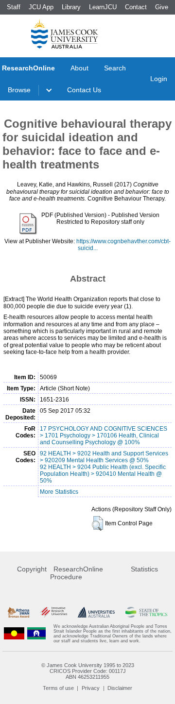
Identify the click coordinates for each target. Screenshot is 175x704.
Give (161, 7)
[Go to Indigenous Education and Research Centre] (14, 633)
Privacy (91, 688)
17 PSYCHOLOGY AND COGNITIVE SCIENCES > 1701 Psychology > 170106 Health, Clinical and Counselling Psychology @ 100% (103, 435)
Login (158, 79)
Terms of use (58, 688)
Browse (19, 90)
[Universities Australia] (96, 612)
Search (115, 68)
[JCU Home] (64, 33)
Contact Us (84, 90)
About (79, 68)
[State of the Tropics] (146, 612)
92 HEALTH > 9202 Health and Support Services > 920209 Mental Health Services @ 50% (104, 457)
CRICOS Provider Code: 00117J (88, 671)
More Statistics (59, 491)
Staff (13, 7)
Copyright (32, 569)
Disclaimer (119, 688)
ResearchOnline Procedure (76, 573)
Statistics (144, 569)
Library (71, 7)
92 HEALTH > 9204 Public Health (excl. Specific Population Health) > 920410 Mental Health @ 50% (103, 474)
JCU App (41, 7)
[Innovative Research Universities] (53, 612)
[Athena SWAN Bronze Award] (18, 612)
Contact (136, 7)
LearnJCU (103, 7)
